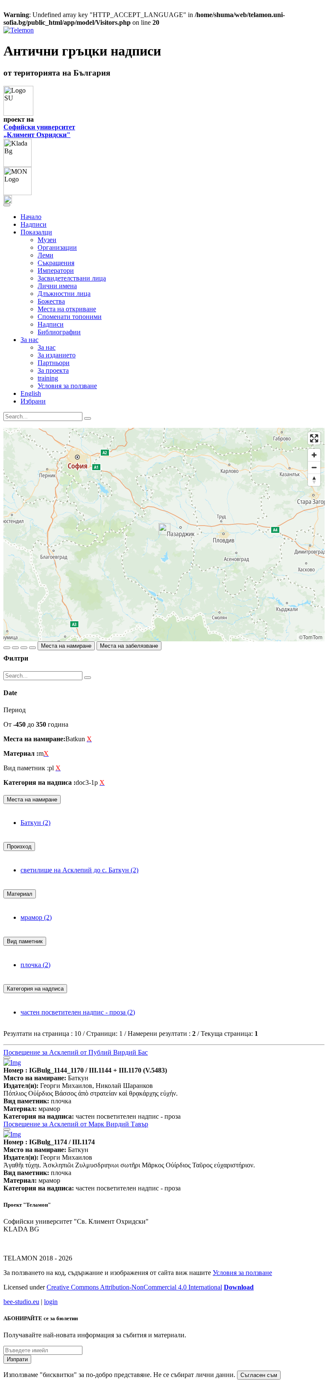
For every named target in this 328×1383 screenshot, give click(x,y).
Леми (45, 255)
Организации (57, 247)
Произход (19, 846)
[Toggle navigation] (6, 205)
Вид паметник (25, 941)
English (30, 393)
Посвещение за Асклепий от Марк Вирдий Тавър (75, 1124)
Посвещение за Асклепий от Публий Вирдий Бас (75, 1052)
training (48, 378)
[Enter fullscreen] (314, 438)
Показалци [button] (36, 232)
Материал (19, 894)
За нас (47, 347)
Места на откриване (67, 309)
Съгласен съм (258, 1375)
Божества (51, 301)
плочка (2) (35, 964)
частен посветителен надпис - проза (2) (77, 1012)
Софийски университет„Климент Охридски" (39, 130)
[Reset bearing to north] (314, 480)
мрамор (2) (36, 917)
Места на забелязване (129, 646)
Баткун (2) (35, 822)
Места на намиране (66, 646)
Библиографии (59, 332)
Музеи (47, 239)
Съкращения (56, 262)
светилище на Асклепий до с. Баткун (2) (79, 870)
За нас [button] (29, 339)
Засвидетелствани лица (72, 278)
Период (14, 709)
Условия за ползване (67, 385)
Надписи (33, 224)
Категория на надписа (35, 988)
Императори (56, 270)
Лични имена (57, 285)
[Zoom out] (314, 467)
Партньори (54, 362)
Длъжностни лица (64, 293)
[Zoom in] (314, 455)
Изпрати (17, 1359)
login (51, 1301)
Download (239, 1287)
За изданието (57, 355)
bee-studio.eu (21, 1301)
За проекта (53, 370)
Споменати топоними (70, 316)
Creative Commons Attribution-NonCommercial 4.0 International (134, 1287)
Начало (30, 216)
